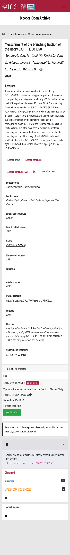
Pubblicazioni (17, 34)
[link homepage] (10, 6)
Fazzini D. (49, 55)
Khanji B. (25, 62)
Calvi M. (24, 55)
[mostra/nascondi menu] (64, 6)
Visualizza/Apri (12, 412)
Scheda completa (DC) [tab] (17, 171)
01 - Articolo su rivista (39, 34)
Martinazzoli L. (41, 62)
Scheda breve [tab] (13, 159)
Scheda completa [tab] (33, 159)
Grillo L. (13, 62)
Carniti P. (36, 55)
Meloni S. (15, 69)
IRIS (4, 34)
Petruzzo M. (29, 69)
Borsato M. (11, 55)
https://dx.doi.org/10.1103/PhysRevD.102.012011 (29, 300)
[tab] (35, 172)
